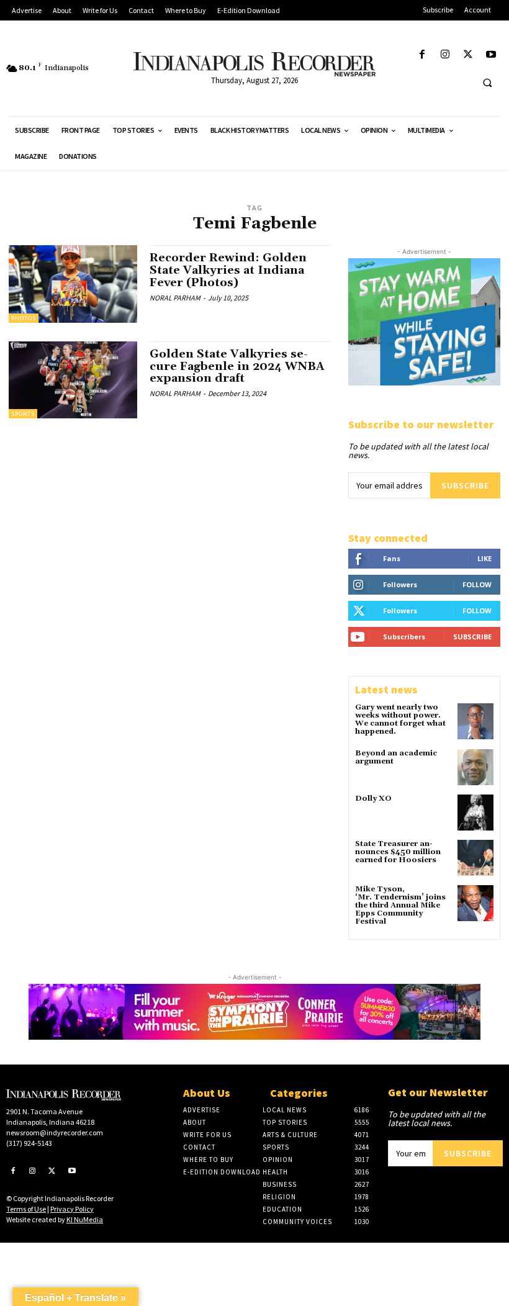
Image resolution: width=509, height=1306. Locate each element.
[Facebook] (421, 55)
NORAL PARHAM (175, 297)
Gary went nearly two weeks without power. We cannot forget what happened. (400, 720)
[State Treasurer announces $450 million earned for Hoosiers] (475, 858)
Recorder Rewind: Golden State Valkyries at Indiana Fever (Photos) (228, 270)
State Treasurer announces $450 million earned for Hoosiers (398, 852)
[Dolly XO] (475, 813)
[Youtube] (491, 55)
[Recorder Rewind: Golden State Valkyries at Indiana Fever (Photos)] (73, 283)
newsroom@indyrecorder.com (54, 1132)
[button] (487, 82)
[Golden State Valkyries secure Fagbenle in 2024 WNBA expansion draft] (73, 379)
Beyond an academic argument (396, 757)
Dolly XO (373, 798)
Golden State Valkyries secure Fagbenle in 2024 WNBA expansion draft (237, 366)
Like (484, 558)
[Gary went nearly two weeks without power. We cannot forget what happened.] (475, 721)
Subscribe (465, 485)
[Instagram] (444, 55)
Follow (477, 584)
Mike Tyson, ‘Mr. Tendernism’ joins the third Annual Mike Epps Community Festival (400, 906)
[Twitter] (468, 55)
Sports (23, 414)
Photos (23, 318)
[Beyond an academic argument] (475, 767)
